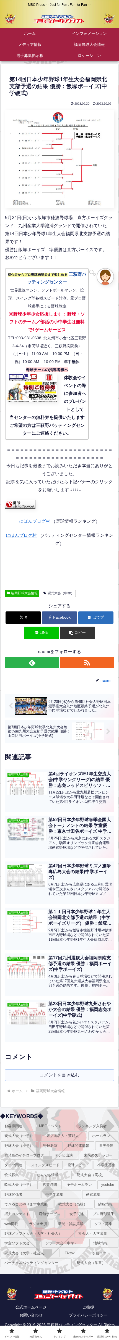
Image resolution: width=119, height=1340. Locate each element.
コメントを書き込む (59, 1075)
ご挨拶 (88, 1307)
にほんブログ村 (34, 521)
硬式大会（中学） (61, 593)
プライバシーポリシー (88, 1315)
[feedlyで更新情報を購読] (32, 662)
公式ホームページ (30, 1307)
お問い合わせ (31, 1315)
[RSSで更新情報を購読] (87, 662)
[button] (77, 633)
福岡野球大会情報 (24, 593)
